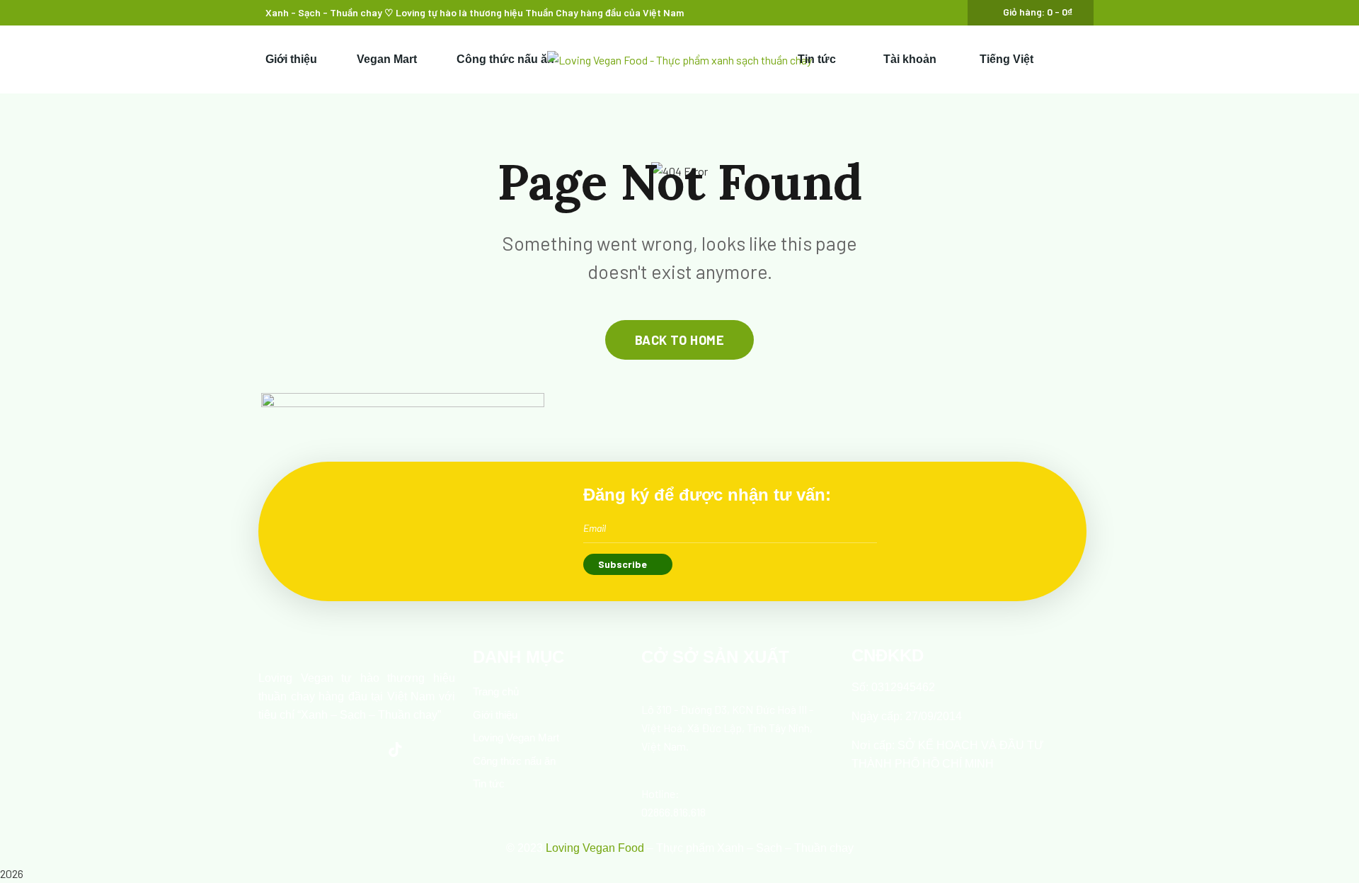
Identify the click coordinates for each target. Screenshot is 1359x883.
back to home (679, 340)
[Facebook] (318, 749)
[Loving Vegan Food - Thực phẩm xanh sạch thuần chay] (679, 59)
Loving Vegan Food (595, 848)
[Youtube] (356, 749)
